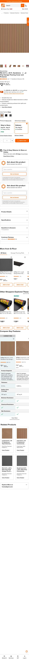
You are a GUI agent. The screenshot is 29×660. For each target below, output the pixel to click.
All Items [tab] (3, 253)
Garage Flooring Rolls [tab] (17, 253)
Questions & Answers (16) (17, 79)
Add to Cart (6, 284)
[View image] (1, 66)
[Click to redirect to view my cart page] (26, 5)
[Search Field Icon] (22, 5)
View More (14, 418)
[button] (14, 212)
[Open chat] (28, 22)
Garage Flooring (14, 12)
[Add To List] (23, 73)
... (1, 13)
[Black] (6, 115)
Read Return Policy (8, 156)
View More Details (7, 107)
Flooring (6, 12)
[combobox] (13, 5)
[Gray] (10, 115)
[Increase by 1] (12, 140)
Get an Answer (14, 174)
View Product (5, 450)
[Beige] (2, 115)
